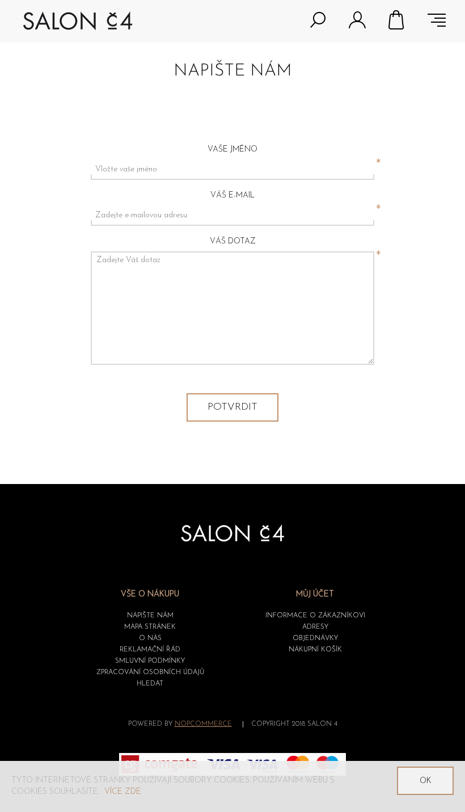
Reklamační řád (150, 649)
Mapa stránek (150, 627)
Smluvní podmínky (150, 661)
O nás (150, 638)
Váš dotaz (233, 241)
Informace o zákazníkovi (315, 615)
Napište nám (150, 615)
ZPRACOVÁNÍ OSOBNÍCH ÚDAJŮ (150, 672)
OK (426, 781)
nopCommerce (203, 724)
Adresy (315, 627)
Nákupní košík (397, 20)
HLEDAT (150, 683)
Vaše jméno (232, 149)
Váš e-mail (232, 195)
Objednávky (315, 638)
